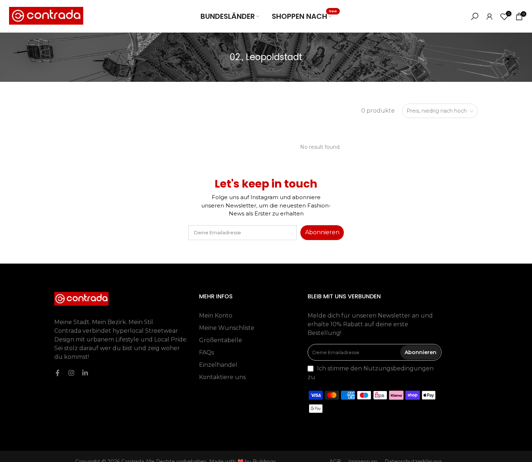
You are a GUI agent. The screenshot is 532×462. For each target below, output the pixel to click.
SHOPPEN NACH (304, 16)
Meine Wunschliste (226, 327)
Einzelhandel (218, 364)
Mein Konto (215, 315)
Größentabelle (220, 340)
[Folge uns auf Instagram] (71, 373)
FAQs (206, 352)
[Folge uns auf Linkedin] (85, 373)
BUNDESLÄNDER (227, 16)
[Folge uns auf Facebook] (57, 373)
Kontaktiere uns (222, 377)
